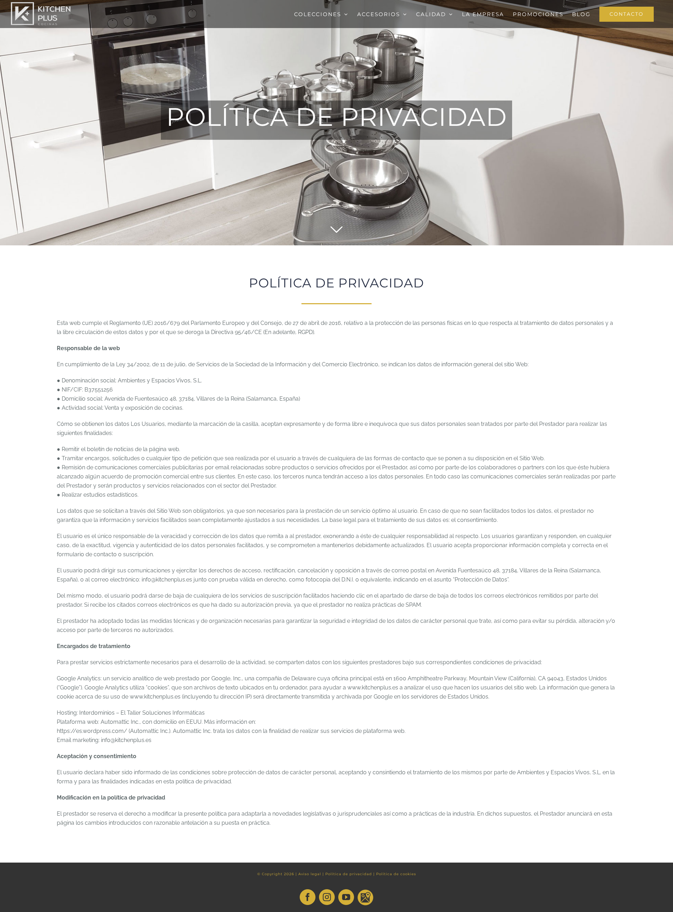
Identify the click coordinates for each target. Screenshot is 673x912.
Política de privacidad (348, 874)
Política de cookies (396, 874)
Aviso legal (309, 874)
